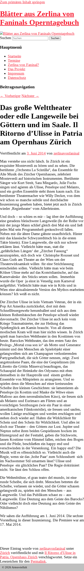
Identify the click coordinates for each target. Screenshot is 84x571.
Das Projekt (16, 69)
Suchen (5, 38)
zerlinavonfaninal (66, 153)
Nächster (30, 96)
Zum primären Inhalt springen (22, 2)
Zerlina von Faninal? (23, 65)
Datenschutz (17, 78)
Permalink (38, 561)
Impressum (16, 73)
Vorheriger (10, 96)
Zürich (5, 553)
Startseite (14, 56)
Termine (14, 60)
